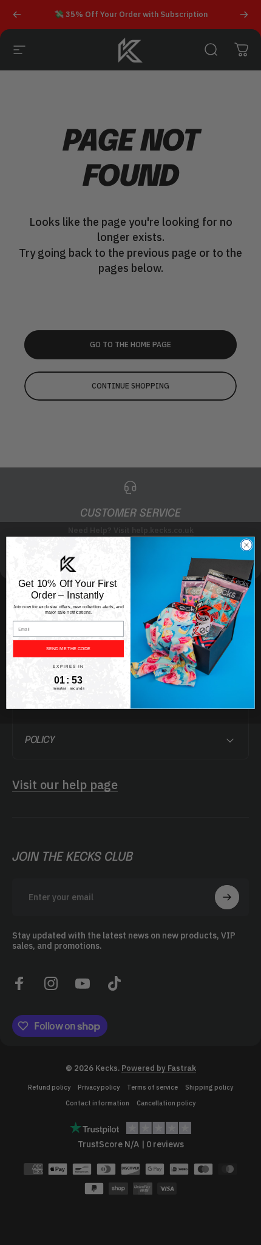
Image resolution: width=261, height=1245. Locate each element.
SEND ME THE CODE (68, 648)
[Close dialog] (246, 544)
